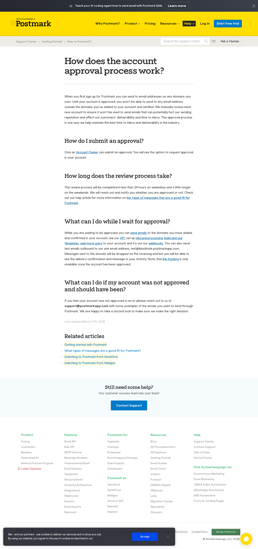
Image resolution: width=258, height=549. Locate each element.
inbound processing (149, 238)
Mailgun (112, 495)
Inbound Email (73, 479)
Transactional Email (76, 463)
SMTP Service (72, 452)
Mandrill (112, 506)
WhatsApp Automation (209, 490)
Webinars (157, 490)
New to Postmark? (79, 41)
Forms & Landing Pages (209, 501)
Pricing (150, 23)
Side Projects (115, 463)
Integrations (72, 490)
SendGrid (113, 484)
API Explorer (158, 452)
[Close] (167, 536)
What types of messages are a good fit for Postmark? (102, 351)
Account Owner (87, 152)
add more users (91, 243)
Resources (168, 23)
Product (131, 23)
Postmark (31, 22)
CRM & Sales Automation (210, 484)
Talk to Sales (202, 452)
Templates (71, 474)
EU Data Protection (176, 531)
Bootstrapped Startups (122, 458)
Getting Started (52, 41)
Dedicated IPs (30, 458)
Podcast (156, 479)
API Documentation (163, 447)
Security (69, 501)
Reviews (26, 452)
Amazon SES (115, 501)
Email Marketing (204, 479)
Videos (155, 474)
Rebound (70, 512)
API (122, 238)
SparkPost (114, 490)
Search (206, 41)
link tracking (171, 259)
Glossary (156, 512)
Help (187, 23)
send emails (138, 233)
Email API (70, 441)
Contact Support (129, 405)
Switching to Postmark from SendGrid (91, 357)
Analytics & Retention (78, 485)
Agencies (113, 441)
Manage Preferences (226, 532)
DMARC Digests (161, 485)
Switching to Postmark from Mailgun (89, 363)
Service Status (203, 458)
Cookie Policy (199, 531)
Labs (154, 496)
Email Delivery (73, 468)
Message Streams (75, 458)
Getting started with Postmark (85, 345)
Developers (114, 468)
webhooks (156, 243)
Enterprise (114, 452)
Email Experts (72, 507)
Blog (153, 441)
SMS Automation (204, 495)
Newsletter (158, 507)
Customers (28, 447)
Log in (204, 23)
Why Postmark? (107, 23)
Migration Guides (162, 501)
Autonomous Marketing (209, 473)
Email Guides (159, 463)
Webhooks (71, 496)
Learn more (177, 6)
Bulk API (69, 447)
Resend (112, 512)
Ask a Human (230, 41)
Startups (113, 447)
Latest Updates (31, 468)
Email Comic (158, 468)
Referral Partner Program (37, 463)
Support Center (26, 41)
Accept (144, 536)
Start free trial (228, 23)
